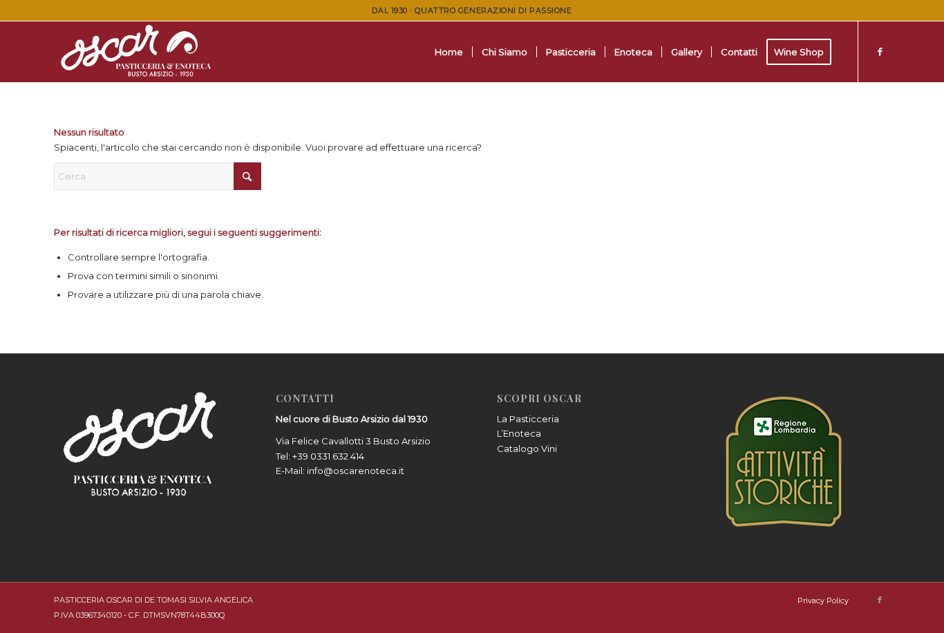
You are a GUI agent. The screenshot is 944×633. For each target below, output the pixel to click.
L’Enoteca (519, 433)
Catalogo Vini (527, 448)
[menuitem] (449, 51)
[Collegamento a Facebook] (879, 51)
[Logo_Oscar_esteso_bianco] (138, 51)
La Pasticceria (528, 418)
